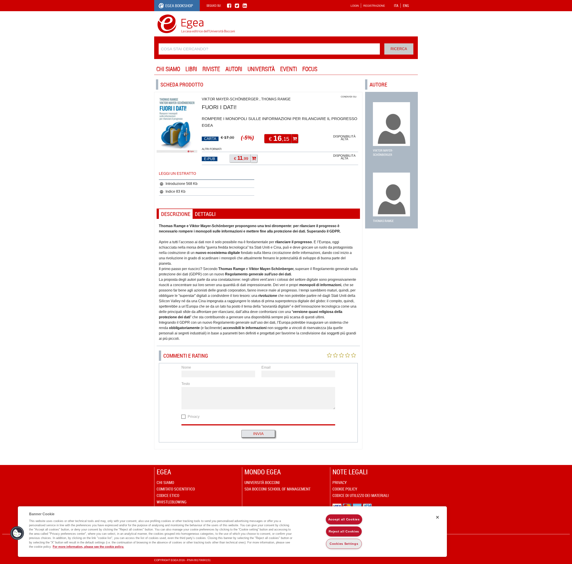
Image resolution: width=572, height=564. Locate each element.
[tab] (176, 214)
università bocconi (262, 482)
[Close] (437, 517)
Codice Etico (168, 495)
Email (266, 367)
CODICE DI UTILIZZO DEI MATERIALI (360, 495)
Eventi (288, 69)
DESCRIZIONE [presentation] (175, 214)
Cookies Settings (344, 543)
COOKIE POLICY (344, 489)
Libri (191, 69)
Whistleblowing (172, 502)
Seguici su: (213, 5)
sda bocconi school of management (277, 489)
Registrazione (374, 5)
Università (261, 69)
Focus (309, 69)
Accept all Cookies (344, 519)
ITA (396, 5)
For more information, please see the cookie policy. (88, 546)
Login (355, 5)
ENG (406, 5)
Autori (233, 69)
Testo (185, 384)
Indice (170, 191)
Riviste (211, 69)
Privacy (194, 416)
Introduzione (175, 184)
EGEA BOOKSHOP (179, 5)
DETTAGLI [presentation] (205, 214)
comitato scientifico (176, 489)
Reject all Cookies (344, 531)
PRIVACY (339, 482)
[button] (17, 533)
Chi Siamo (168, 69)
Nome (186, 367)
